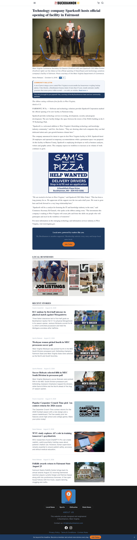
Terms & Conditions (68, 532)
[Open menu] (34, 3)
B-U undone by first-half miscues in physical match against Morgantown (49, 313)
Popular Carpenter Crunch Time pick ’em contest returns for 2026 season (52, 404)
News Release (37, 429)
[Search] (102, 3)
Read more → (83, 90)
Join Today (95, 537)
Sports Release (37, 338)
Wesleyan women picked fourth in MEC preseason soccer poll (51, 343)
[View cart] (98, 3)
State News (86, 507)
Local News (50, 507)
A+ (64, 77)
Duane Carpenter (38, 308)
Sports (62, 507)
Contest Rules (82, 532)
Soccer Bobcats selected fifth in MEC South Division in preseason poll (49, 374)
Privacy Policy (54, 532)
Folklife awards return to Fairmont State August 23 (51, 465)
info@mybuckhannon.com (73, 523)
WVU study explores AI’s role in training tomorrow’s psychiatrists (52, 434)
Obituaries (74, 507)
